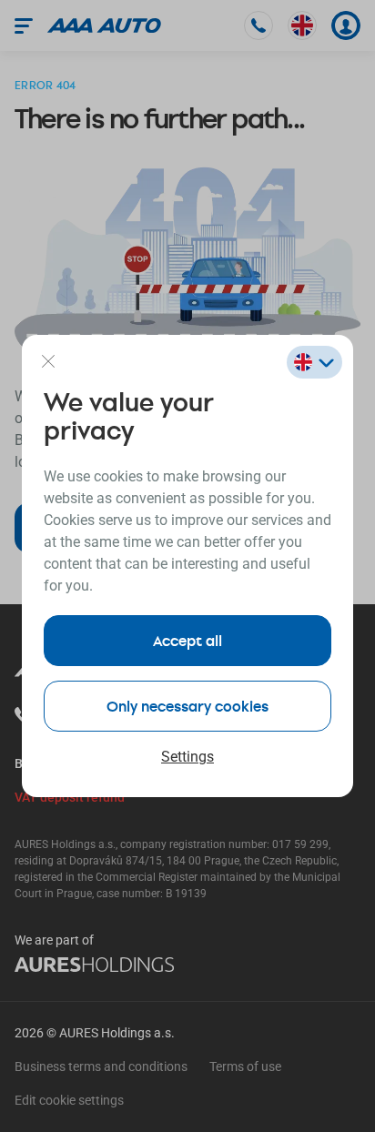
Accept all (187, 640)
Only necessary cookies (187, 705)
